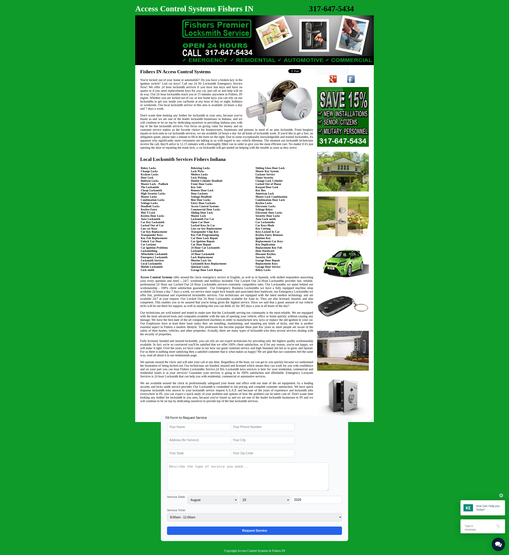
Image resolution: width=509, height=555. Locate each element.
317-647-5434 (331, 8)
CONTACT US (153, 60)
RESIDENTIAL (154, 30)
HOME (145, 20)
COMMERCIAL (155, 50)
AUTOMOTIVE (154, 40)
